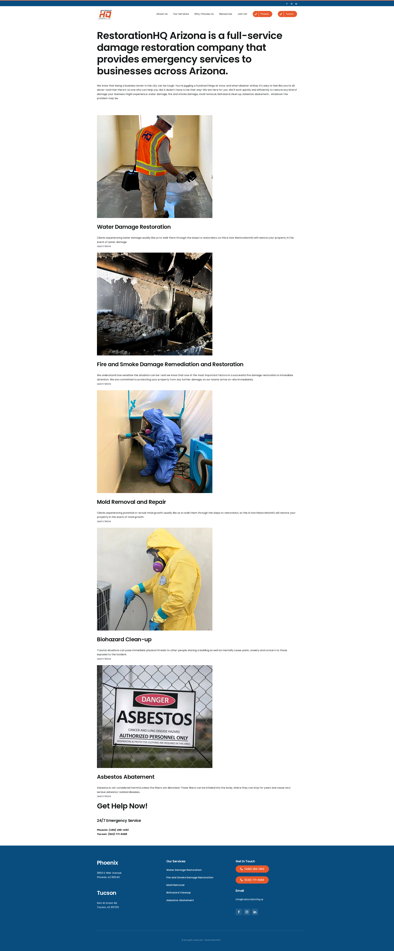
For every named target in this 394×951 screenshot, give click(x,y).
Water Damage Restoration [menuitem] (184, 870)
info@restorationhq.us (249, 899)
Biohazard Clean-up (124, 639)
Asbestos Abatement (125, 777)
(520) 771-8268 (254, 880)
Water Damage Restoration (134, 227)
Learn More (104, 246)
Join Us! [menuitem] (242, 14)
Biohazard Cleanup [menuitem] (178, 892)
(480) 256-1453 (254, 869)
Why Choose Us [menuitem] (204, 14)
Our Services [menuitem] (181, 14)
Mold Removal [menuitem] (175, 885)
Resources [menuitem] (225, 14)
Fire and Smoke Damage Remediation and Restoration (170, 364)
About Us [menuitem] (162, 14)
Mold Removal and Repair (131, 502)
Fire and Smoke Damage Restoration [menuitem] (189, 877)
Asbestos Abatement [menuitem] (180, 900)
